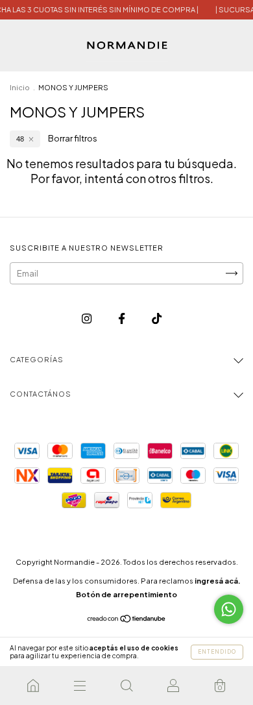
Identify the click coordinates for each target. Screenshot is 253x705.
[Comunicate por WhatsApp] (228, 609)
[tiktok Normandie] (157, 318)
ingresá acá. (218, 580)
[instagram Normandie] (87, 318)
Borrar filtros (72, 138)
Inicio (20, 87)
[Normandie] (33, 685)
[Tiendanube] (126, 620)
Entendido (217, 652)
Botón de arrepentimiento (126, 594)
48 (20, 139)
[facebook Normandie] (122, 318)
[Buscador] (126, 685)
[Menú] (79, 685)
